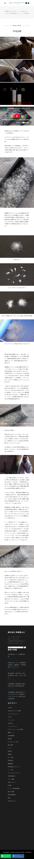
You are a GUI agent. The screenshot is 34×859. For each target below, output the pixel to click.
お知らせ (10, 723)
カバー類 (10, 757)
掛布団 (10, 738)
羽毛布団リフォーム (13, 766)
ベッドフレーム (12, 726)
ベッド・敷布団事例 (13, 788)
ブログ (10, 717)
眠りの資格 (11, 791)
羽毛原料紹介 (12, 776)
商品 (9, 797)
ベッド (10, 748)
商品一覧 (23, 11)
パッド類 (10, 769)
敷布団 (10, 754)
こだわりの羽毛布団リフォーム (14, 13)
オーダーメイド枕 (13, 742)
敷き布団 (10, 745)
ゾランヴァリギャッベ (14, 773)
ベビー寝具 (11, 779)
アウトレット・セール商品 (15, 729)
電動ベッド (11, 732)
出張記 (10, 785)
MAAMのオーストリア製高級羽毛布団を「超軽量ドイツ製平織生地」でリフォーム (17, 665)
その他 (10, 707)
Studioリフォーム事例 (14, 710)
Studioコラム (12, 801)
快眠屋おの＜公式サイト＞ (12, 11)
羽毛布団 (10, 760)
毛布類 (10, 751)
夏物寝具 (10, 763)
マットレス (11, 720)
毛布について (12, 782)
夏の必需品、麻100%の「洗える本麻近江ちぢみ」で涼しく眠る (17, 675)
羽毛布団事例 (12, 794)
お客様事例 (11, 735)
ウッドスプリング (13, 714)
